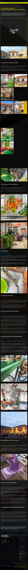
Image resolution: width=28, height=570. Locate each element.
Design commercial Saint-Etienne (20, 566)
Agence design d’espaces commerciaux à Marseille (18, 565)
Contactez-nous (5, 541)
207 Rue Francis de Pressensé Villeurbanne (22, 559)
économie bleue (20, 14)
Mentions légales (10, 565)
